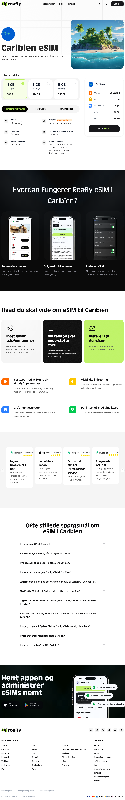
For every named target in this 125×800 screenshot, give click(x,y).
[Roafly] (11, 4)
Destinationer (49, 4)
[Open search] (98, 3)
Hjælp (61, 4)
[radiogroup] (40, 89)
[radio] (22, 83)
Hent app (71, 4)
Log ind (117, 4)
